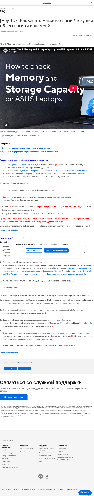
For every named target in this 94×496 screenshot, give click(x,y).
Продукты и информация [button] (6, 446)
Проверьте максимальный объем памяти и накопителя (26, 148)
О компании (61, 448)
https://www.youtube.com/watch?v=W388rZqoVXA (20, 135)
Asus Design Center (26, 448)
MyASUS (41, 461)
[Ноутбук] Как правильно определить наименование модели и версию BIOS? (54, 171)
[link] (47, 3)
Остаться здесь (33, 250)
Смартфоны (6, 461)
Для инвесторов (62, 454)
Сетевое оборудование (10, 453)
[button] (3, 3)
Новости (60, 451)
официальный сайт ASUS (21, 164)
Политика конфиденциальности (68, 489)
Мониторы (5, 464)
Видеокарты (6, 458)
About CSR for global (63, 460)
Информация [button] (62, 445)
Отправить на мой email (84, 36)
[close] (81, 241)
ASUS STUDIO (25, 451)
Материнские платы (9, 455)
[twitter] (47, 476)
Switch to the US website (56, 250)
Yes (10, 368)
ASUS (1, 8)
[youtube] (40, 476)
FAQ (13, 8)
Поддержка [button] (43, 445)
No (24, 368)
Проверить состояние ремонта (46, 449)
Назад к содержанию (9, 230)
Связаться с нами (45, 455)
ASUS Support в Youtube (47, 458)
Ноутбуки (5, 450)
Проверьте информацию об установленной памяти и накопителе (30, 152)
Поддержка (7, 8)
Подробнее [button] (24, 445)
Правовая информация (46, 489)
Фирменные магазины (65, 457)
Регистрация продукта (46, 453)
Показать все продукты (10, 467)
